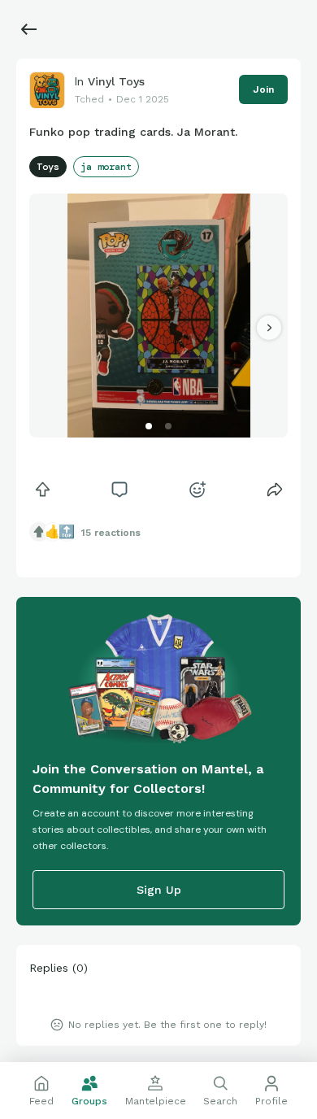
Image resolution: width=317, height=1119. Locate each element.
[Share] (275, 490)
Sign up (159, 889)
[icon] (42, 490)
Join (263, 89)
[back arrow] (29, 29)
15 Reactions (111, 532)
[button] (148, 426)
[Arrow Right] (269, 328)
